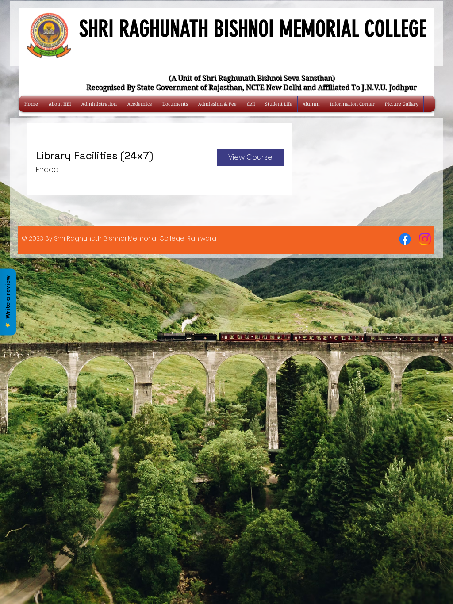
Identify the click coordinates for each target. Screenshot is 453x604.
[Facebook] (405, 239)
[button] (250, 157)
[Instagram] (425, 239)
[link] (119, 156)
